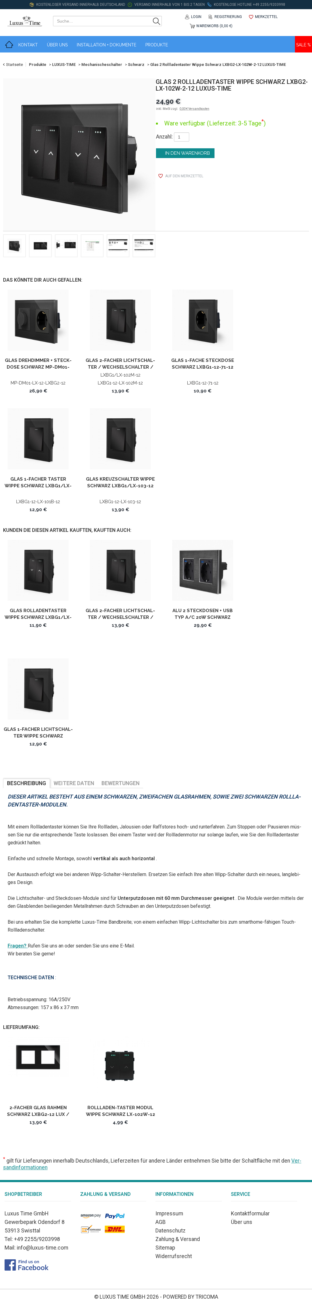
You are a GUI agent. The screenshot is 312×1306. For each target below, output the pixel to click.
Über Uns (57, 44)
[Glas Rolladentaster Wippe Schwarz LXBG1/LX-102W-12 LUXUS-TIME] (38, 572)
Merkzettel (266, 17)
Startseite (14, 64)
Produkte (156, 44)
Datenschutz (170, 1231)
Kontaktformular (250, 1213)
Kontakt (28, 44)
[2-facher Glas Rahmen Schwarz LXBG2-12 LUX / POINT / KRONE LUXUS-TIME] (38, 1069)
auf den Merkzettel (184, 176)
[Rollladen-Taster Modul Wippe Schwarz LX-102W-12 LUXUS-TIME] (120, 1069)
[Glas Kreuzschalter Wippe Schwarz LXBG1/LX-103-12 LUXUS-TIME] (120, 441)
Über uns (241, 1222)
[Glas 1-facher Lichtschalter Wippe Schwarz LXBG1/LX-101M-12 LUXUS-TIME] (38, 691)
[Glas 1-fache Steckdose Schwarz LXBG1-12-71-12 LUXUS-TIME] (203, 322)
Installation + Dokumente (106, 44)
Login (196, 17)
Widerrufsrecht (173, 1256)
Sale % (303, 44)
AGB (160, 1222)
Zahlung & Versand (177, 1239)
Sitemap (165, 1248)
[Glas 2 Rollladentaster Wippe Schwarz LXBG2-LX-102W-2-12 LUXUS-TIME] (79, 154)
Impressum (169, 1213)
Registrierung (228, 17)
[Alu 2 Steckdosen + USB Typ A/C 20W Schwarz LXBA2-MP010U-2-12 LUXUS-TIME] (203, 572)
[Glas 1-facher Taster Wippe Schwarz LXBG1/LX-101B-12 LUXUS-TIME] (38, 441)
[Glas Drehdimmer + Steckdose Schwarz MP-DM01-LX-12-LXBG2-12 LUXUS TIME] (38, 322)
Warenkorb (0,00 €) (214, 26)
